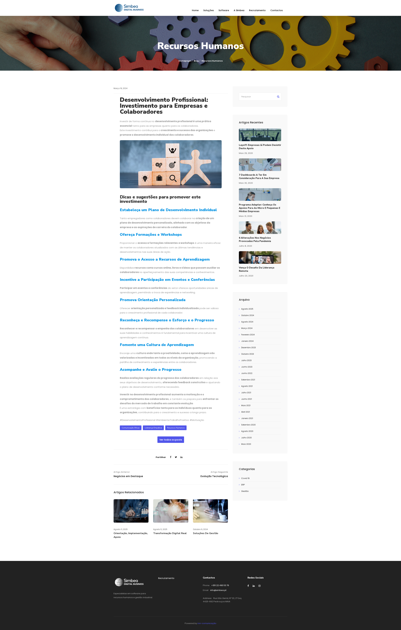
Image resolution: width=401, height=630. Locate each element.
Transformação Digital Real (170, 533)
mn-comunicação (207, 623)
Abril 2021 (245, 412)
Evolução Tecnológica (214, 476)
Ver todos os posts (170, 439)
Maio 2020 (246, 444)
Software (224, 10)
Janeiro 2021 (247, 418)
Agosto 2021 (247, 386)
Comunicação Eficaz (131, 428)
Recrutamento (257, 10)
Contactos (276, 10)
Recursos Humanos (176, 428)
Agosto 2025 (247, 309)
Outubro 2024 (247, 315)
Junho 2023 (246, 366)
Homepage (185, 60)
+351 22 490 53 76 (220, 585)
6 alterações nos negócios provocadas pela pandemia (255, 239)
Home (195, 10)
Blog (196, 60)
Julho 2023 (246, 360)
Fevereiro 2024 (248, 334)
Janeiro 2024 (247, 341)
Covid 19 (245, 478)
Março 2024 (247, 328)
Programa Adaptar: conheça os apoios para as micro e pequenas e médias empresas (259, 208)
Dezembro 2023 (248, 347)
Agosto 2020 (247, 431)
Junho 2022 (246, 373)
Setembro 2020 (248, 424)
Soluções (208, 10)
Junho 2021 (246, 399)
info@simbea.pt (218, 590)
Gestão (245, 491)
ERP (243, 484)
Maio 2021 (245, 405)
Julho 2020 (246, 437)
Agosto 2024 (247, 321)
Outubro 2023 (247, 354)
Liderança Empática (153, 428)
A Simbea (239, 10)
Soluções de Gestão (205, 533)
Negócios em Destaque (128, 476)
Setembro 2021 (248, 379)
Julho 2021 (246, 392)
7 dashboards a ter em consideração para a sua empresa (259, 176)
